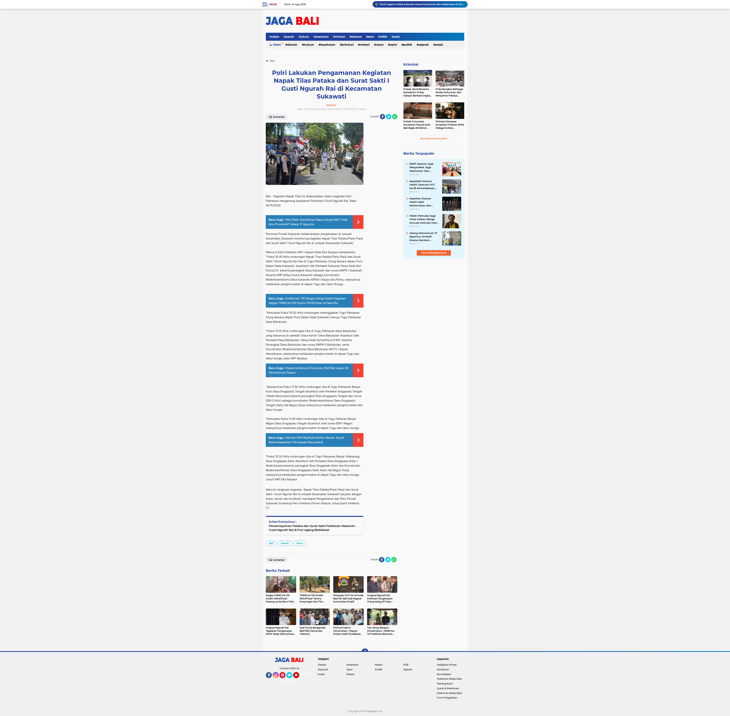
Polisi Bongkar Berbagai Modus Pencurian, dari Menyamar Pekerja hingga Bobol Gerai (449, 92)
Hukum (304, 36)
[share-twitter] (388, 116)
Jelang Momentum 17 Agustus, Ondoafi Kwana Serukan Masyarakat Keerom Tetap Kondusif (423, 237)
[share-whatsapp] (394, 116)
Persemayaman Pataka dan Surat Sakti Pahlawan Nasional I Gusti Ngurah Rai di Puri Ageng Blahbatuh (312, 528)
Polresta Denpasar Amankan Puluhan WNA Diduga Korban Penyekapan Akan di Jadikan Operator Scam (450, 125)
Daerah (289, 36)
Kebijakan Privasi (447, 664)
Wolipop (298, 681)
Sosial (396, 36)
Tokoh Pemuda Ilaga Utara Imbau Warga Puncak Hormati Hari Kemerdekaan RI (423, 219)
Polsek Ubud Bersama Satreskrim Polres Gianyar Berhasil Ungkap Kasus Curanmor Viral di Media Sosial (417, 92)
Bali (271, 543)
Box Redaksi (444, 674)
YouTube (298, 680)
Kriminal (339, 36)
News (370, 36)
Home (273, 4)
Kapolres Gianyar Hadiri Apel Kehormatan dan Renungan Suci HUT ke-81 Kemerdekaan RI (423, 202)
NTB (405, 664)
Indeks (274, 36)
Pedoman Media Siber (449, 678)
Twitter (291, 680)
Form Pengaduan (447, 697)
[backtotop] (365, 651)
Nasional (356, 36)
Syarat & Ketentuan (448, 688)
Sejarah (424, 44)
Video (277, 44)
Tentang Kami (445, 683)
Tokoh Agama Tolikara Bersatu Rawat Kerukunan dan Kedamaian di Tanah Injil (421, 4)
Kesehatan (321, 36)
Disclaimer (443, 669)
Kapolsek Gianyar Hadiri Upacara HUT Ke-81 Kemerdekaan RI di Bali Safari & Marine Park (423, 185)
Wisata (350, 674)
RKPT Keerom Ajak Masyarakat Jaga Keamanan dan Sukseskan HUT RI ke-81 (423, 167)
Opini (393, 44)
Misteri (365, 44)
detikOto (306, 673)
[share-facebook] (382, 116)
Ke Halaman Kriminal (433, 138)
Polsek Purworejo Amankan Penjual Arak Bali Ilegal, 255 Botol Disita (416, 125)
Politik (382, 36)
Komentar (278, 116)
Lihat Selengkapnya (433, 252)
